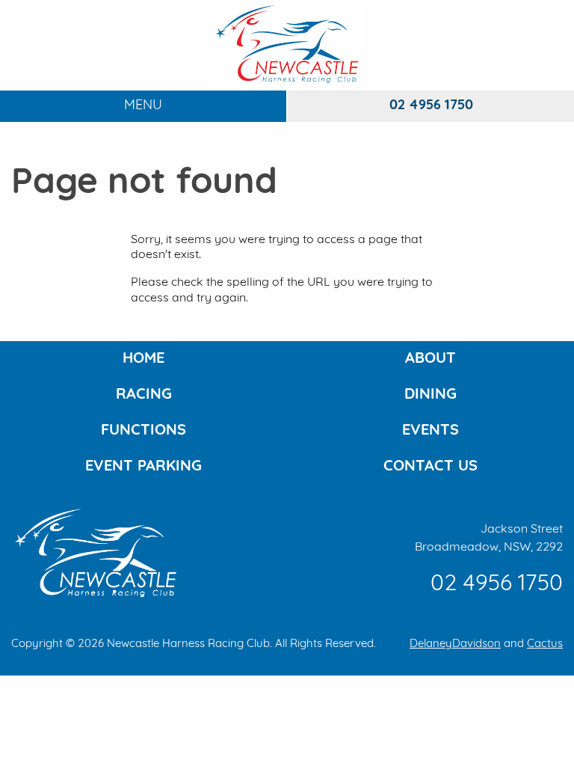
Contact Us (430, 466)
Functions (143, 430)
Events (430, 430)
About (430, 359)
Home (143, 359)
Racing (144, 394)
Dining (430, 394)
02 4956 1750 (431, 106)
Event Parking (143, 466)
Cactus (545, 644)
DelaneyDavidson (455, 644)
